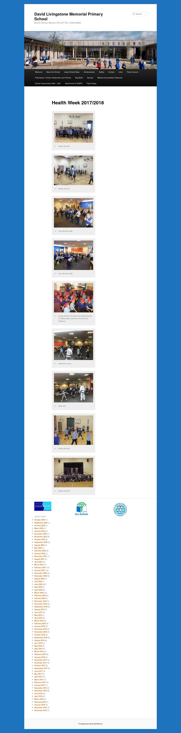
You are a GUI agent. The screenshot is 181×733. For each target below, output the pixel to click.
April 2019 (38, 618)
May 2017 (38, 674)
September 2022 (40, 542)
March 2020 (39, 592)
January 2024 (39, 525)
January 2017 (39, 685)
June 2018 (38, 643)
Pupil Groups (91, 83)
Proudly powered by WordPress (90, 724)
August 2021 (39, 559)
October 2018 (39, 634)
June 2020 (38, 584)
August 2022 (39, 545)
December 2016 (40, 688)
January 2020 (39, 598)
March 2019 (39, 620)
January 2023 (39, 531)
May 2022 (38, 548)
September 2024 (40, 522)
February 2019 (40, 623)
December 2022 (40, 534)
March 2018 (39, 651)
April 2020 (38, 590)
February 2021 (40, 567)
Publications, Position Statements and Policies (53, 77)
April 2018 (38, 648)
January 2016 (39, 704)
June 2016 (38, 693)
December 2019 (40, 601)
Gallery (101, 72)
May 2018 (38, 646)
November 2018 (40, 632)
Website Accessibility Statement (109, 77)
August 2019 (39, 609)
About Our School (53, 72)
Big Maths (79, 77)
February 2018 (40, 654)
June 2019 (38, 612)
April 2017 (38, 676)
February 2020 (40, 595)
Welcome (38, 72)
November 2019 (40, 604)
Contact (111, 72)
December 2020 (40, 573)
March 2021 (39, 564)
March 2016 (39, 699)
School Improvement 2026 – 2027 (48, 83)
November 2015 (40, 710)
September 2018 (40, 637)
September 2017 (40, 668)
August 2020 (39, 578)
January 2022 (39, 553)
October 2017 (39, 665)
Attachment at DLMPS (73, 83)
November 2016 (40, 690)
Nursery (90, 77)
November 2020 (40, 576)
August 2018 (39, 640)
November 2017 (40, 662)
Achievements (89, 72)
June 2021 (38, 561)
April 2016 (38, 696)
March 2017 (39, 679)
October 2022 (39, 539)
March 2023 (39, 528)
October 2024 (39, 519)
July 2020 (38, 581)
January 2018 (39, 657)
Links (121, 72)
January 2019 (39, 626)
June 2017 (38, 671)
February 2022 (40, 550)
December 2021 (40, 556)
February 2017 (40, 682)
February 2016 (40, 702)
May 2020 (38, 587)
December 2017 (40, 660)
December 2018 (40, 629)
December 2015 (40, 707)
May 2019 (38, 615)
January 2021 (39, 570)
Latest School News (72, 72)
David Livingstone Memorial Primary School (68, 16)
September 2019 (40, 606)
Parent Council (132, 72)
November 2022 (40, 536)
